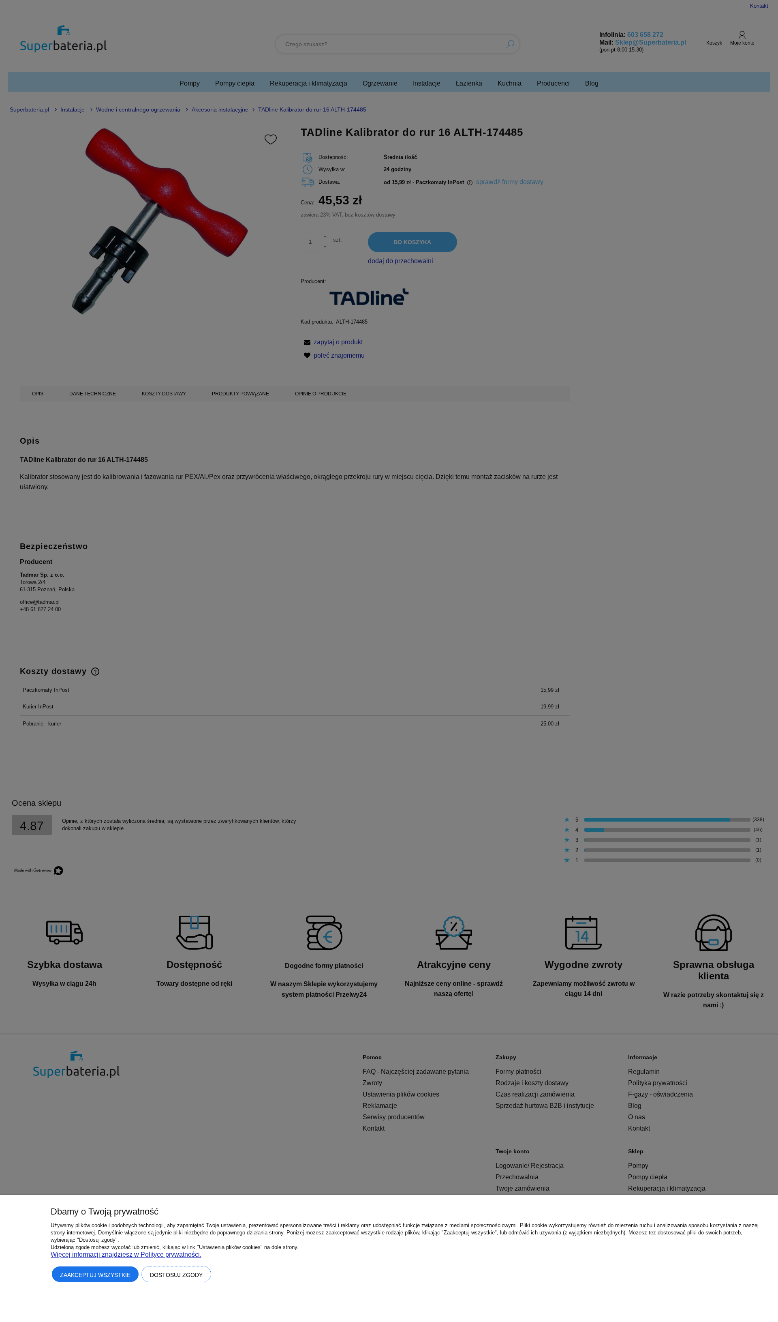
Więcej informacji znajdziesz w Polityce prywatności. (126, 1254)
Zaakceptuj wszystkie (95, 1275)
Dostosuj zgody (176, 1275)
